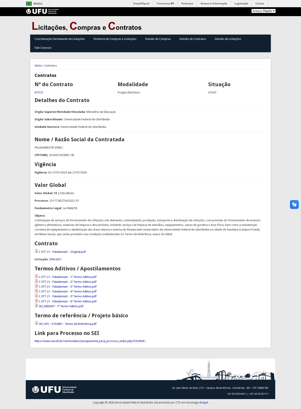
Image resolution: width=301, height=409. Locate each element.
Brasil (38, 4)
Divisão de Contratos (193, 39)
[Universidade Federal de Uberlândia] (42, 13)
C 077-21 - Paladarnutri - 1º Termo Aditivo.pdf (68, 277)
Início (38, 65)
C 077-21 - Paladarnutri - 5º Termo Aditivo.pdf (68, 296)
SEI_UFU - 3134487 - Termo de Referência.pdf (68, 323)
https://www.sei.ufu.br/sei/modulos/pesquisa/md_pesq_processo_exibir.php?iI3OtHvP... (91, 341)
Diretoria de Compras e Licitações (115, 39)
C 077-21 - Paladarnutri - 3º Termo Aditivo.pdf (68, 286)
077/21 (39, 92)
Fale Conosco (43, 47)
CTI (178, 402)
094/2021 (55, 259)
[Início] (87, 30)
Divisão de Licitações (228, 39)
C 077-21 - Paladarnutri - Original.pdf (62, 251)
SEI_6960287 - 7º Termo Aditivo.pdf (61, 306)
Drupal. (204, 402)
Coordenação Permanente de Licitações (60, 39)
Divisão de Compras (158, 39)
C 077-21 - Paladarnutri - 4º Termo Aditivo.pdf (68, 291)
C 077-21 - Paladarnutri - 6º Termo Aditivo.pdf (68, 301)
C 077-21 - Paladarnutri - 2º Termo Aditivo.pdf (68, 281)
